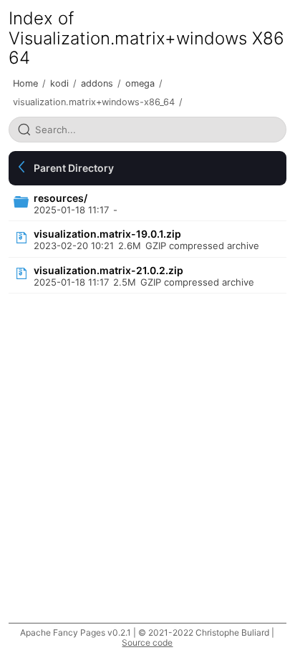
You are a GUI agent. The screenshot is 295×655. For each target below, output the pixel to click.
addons (97, 83)
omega (140, 83)
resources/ (60, 198)
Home (25, 83)
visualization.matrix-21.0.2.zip (108, 270)
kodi (59, 83)
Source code (147, 642)
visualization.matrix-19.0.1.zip (107, 234)
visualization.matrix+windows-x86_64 (94, 102)
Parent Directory (74, 168)
